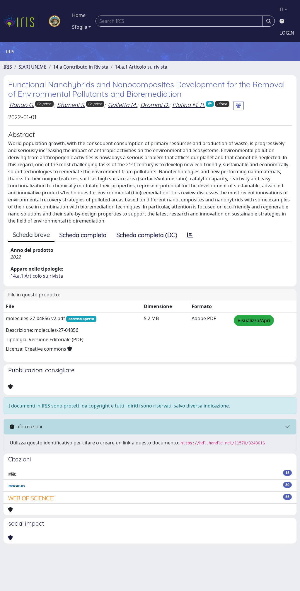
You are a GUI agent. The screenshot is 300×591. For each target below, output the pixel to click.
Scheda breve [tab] (31, 234)
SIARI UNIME (32, 67)
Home (79, 15)
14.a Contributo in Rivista (80, 67)
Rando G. (21, 104)
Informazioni (28, 426)
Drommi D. (154, 104)
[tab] (190, 235)
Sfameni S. (71, 104)
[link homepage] (21, 21)
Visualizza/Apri (254, 320)
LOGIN (286, 33)
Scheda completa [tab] (83, 235)
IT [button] (281, 9)
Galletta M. (122, 104)
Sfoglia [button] (79, 27)
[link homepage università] (54, 21)
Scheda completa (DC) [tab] (147, 235)
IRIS (8, 67)
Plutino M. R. (188, 104)
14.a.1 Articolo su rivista (141, 67)
